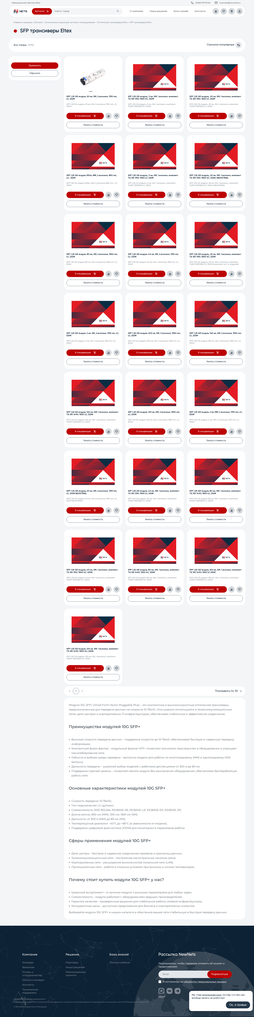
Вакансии (28, 967)
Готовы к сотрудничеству (32, 974)
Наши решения (158, 11)
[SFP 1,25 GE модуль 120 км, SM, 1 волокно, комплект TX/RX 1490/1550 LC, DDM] (93, 393)
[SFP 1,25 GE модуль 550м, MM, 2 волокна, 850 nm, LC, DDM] (93, 156)
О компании (136, 11)
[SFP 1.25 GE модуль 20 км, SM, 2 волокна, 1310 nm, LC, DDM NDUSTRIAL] (93, 472)
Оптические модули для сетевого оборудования (70, 22)
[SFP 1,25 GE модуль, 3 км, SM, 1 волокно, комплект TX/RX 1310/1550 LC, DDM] (154, 156)
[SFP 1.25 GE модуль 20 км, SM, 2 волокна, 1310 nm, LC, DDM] (93, 77)
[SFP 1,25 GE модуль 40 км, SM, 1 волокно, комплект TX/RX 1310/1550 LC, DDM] (154, 472)
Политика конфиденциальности (29, 999)
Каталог (38, 22)
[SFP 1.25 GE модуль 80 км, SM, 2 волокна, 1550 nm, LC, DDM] (93, 235)
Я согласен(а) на (194, 981)
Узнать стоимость (93, 125)
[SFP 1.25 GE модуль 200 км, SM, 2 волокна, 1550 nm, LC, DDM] (154, 314)
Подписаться (219, 974)
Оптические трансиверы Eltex (112, 22)
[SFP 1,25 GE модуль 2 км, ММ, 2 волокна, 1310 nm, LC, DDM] (216, 393)
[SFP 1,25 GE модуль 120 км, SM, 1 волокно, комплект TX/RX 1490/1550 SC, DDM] (93, 630)
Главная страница (23, 22)
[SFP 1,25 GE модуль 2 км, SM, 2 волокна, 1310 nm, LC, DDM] (93, 314)
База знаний (181, 11)
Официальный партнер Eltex (20, 11)
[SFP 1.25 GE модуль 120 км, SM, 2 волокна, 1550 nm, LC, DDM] (154, 393)
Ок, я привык (238, 1004)
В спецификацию (83, 116)
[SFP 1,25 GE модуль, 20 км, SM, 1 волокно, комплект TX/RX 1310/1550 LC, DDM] (216, 77)
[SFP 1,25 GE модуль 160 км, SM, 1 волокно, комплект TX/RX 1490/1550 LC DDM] (216, 551)
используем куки (211, 995)
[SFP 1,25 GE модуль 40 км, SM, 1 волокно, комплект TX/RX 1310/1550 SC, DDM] (93, 551)
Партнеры (72, 962)
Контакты (200, 11)
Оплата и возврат (33, 980)
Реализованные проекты (76, 974)
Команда (27, 962)
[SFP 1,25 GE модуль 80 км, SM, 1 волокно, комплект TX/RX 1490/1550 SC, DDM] (154, 551)
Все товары (24, 45)
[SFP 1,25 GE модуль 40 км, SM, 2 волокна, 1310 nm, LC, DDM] (154, 235)
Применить (35, 66)
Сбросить (34, 73)
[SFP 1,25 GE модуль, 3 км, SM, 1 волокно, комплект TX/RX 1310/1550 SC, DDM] (154, 77)
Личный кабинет (119, 962)
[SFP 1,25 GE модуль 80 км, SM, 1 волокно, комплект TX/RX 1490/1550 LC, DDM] (216, 472)
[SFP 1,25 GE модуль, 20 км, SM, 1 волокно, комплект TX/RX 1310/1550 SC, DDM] (216, 235)
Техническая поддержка (30, 991)
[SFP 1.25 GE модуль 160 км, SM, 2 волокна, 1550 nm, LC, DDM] (216, 314)
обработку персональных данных (205, 981)
